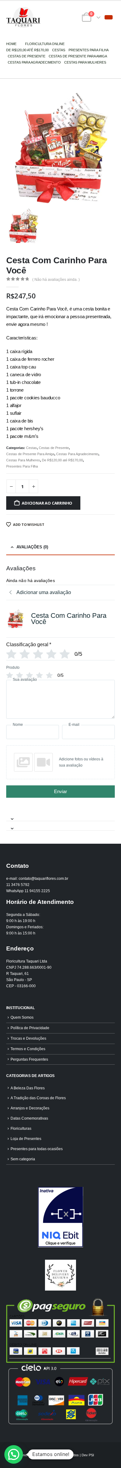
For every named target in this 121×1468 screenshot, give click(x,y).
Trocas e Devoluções (28, 1038)
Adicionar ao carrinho (47, 503)
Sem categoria (23, 1159)
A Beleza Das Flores (28, 1088)
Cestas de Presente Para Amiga (30, 454)
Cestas (31, 448)
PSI (91, 1455)
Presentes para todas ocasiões (37, 1149)
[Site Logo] (23, 17)
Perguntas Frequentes (29, 1059)
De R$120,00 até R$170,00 (62, 460)
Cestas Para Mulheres (23, 460)
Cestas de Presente (54, 448)
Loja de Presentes (26, 1139)
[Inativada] (60, 1217)
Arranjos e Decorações (30, 1108)
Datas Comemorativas (29, 1118)
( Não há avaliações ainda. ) (56, 279)
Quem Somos (22, 1017)
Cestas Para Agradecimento (77, 454)
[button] (109, 17)
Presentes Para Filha (22, 466)
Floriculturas (21, 1128)
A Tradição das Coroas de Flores (38, 1098)
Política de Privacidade (30, 1028)
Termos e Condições (28, 1049)
